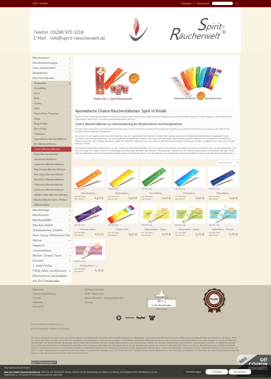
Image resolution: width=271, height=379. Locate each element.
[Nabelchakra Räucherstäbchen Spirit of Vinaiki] (122, 195)
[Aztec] (51, 93)
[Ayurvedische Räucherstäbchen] (51, 139)
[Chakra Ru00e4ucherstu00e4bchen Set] (197, 59)
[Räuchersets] (51, 215)
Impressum (38, 289)
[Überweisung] (129, 318)
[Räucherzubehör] (51, 225)
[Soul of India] (51, 128)
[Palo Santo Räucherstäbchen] (51, 174)
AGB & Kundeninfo (94, 294)
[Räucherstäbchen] (51, 78)
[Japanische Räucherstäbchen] (51, 164)
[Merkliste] (194, 3)
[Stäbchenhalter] (51, 205)
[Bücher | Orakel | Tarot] (51, 255)
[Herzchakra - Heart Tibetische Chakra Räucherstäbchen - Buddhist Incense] (190, 232)
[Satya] (51, 118)
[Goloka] (51, 103)
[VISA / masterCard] (152, 318)
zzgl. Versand (79, 199)
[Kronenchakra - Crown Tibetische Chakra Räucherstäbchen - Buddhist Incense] (89, 268)
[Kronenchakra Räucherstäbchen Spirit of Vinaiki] (89, 232)
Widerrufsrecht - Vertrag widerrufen (104, 298)
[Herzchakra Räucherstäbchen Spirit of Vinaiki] (156, 195)
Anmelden (186, 3)
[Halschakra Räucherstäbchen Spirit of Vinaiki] (190, 195)
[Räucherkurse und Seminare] (51, 276)
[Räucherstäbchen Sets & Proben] (51, 199)
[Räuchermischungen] (51, 63)
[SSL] (118, 318)
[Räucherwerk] (51, 57)
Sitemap (89, 302)
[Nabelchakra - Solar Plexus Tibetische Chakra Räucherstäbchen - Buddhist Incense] (156, 232)
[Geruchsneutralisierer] (51, 159)
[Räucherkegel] (51, 210)
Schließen (217, 371)
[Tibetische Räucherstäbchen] (51, 184)
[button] (236, 3)
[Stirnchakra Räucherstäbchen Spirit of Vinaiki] (223, 195)
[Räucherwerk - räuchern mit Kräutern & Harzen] (135, 8)
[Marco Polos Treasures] (51, 113)
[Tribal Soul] (51, 134)
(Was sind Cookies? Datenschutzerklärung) (22, 372)
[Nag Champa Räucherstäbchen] (51, 169)
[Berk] (51, 98)
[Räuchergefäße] (51, 220)
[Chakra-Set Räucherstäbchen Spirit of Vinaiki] (122, 232)
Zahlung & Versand (94, 289)
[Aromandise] (51, 83)
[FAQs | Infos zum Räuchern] (51, 270)
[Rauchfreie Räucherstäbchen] (51, 179)
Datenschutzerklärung (44, 294)
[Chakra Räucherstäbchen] (51, 149)
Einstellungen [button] (193, 371)
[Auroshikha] (51, 88)
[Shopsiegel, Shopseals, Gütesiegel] (161, 291)
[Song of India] (51, 123)
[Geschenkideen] (51, 250)
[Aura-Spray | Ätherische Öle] (51, 235)
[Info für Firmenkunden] (51, 281)
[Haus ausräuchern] (51, 68)
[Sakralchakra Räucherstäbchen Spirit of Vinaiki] (89, 195)
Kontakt (43, 3)
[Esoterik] (51, 260)
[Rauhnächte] (51, 73)
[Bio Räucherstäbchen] (51, 144)
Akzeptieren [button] (240, 371)
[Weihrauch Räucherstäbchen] (51, 189)
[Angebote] (51, 245)
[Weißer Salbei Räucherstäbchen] (51, 194)
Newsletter (38, 306)
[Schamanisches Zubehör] (51, 230)
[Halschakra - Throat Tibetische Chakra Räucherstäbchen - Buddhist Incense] (223, 232)
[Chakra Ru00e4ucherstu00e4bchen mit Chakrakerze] (115, 59)
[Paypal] (141, 318)
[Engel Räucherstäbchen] (51, 154)
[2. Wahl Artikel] (51, 265)
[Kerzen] (51, 240)
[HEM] (51, 108)
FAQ (35, 3)
